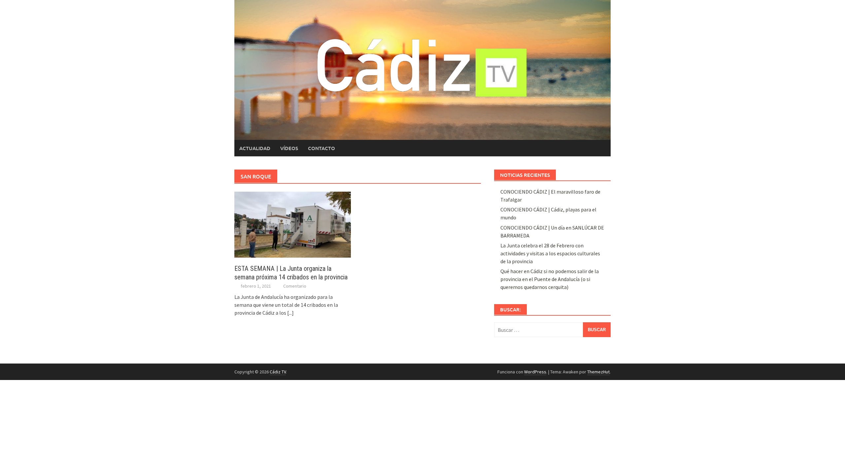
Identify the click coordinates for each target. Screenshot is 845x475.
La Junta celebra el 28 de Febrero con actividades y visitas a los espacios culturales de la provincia (550, 253)
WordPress (535, 372)
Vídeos (289, 148)
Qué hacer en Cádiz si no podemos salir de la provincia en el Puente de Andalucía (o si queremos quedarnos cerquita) (549, 279)
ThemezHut (598, 372)
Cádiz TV (278, 372)
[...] (290, 312)
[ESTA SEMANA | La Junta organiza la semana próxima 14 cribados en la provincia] (292, 224)
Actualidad (254, 148)
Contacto (321, 148)
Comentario (294, 286)
